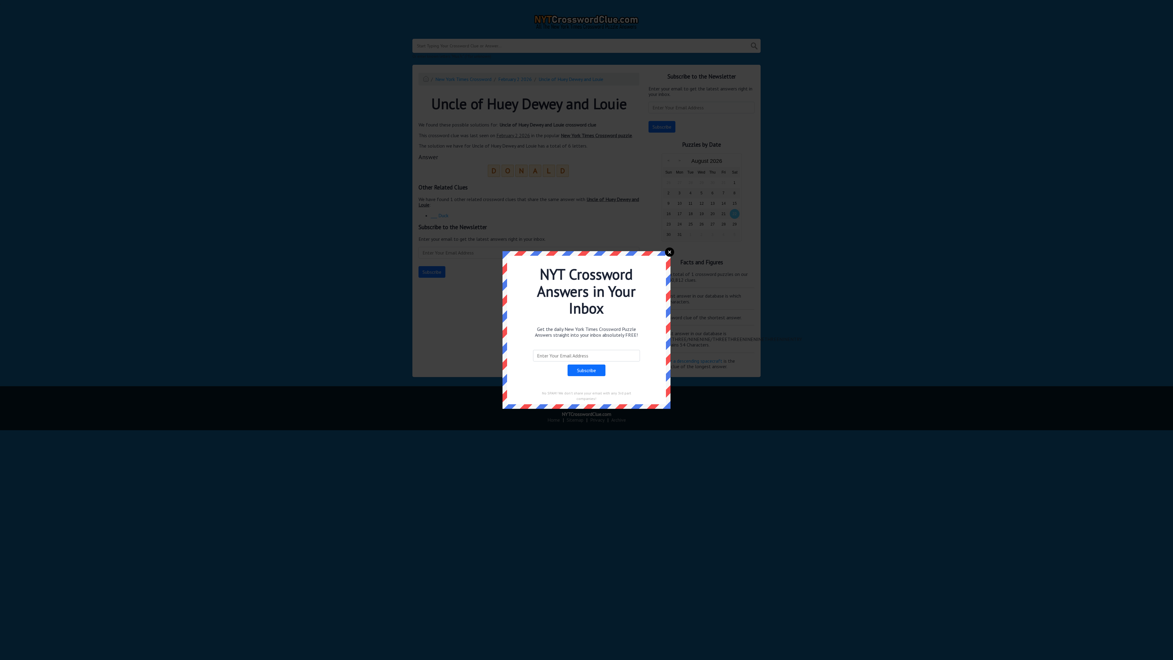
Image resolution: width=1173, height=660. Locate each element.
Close (669, 252)
